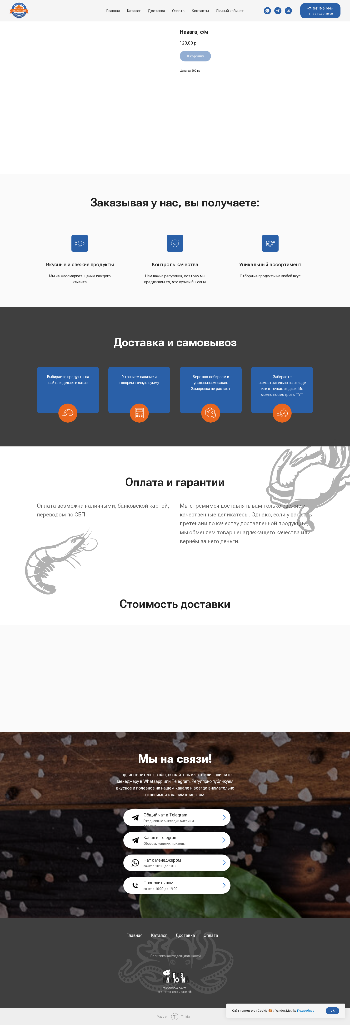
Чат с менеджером (162, 860)
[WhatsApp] (267, 10)
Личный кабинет (230, 11)
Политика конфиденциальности (175, 956)
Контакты (200, 11)
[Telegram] (277, 10)
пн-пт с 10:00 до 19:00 (160, 889)
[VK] (288, 10)
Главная (113, 11)
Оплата (178, 11)
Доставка (156, 11)
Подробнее (306, 1010)
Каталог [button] (134, 11)
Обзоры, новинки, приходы (164, 843)
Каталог (159, 935)
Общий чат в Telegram (165, 814)
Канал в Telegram (161, 837)
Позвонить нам (158, 882)
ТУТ (299, 394)
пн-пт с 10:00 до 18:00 (160, 866)
